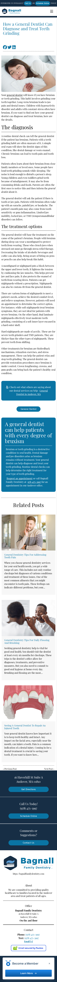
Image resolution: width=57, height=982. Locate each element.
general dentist (15, 95)
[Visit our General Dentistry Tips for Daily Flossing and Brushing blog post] (28, 618)
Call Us (28, 3)
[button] (52, 11)
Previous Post (10, 768)
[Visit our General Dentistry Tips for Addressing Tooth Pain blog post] (28, 533)
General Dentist (29, 409)
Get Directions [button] (28, 789)
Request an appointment (19, 478)
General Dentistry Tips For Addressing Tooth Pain (25, 556)
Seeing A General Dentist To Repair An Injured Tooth (25, 727)
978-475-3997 (34, 481)
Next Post (48, 768)
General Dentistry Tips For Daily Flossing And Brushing (26, 641)
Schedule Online (42, 3)
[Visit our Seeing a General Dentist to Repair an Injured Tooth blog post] (28, 703)
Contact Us (28, 843)
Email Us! (28, 941)
